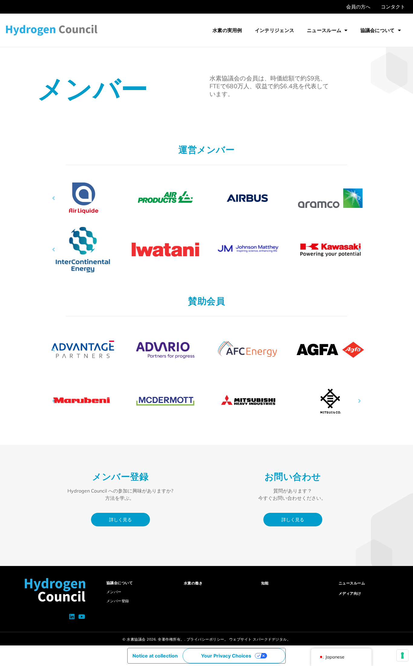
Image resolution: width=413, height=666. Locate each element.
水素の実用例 (227, 30)
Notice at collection (155, 656)
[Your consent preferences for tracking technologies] (402, 655)
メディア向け (350, 593)
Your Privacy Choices (226, 656)
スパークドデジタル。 (272, 639)
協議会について (377, 30)
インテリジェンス (274, 30)
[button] (53, 198)
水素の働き (193, 583)
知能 (265, 583)
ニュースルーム (324, 30)
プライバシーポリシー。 (207, 639)
